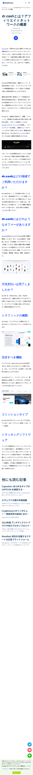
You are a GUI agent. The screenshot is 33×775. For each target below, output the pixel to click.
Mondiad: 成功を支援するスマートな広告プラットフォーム (16, 537)
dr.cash (4, 49)
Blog (5, 7)
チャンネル (16, 125)
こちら (4, 210)
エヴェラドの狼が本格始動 (10, 500)
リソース (10, 7)
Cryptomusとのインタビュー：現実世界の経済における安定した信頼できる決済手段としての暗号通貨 (16, 512)
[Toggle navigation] (29, 3)
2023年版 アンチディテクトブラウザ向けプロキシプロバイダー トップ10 (16, 523)
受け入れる (16, 772)
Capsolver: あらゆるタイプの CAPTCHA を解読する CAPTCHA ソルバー (16, 487)
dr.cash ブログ (6, 125)
